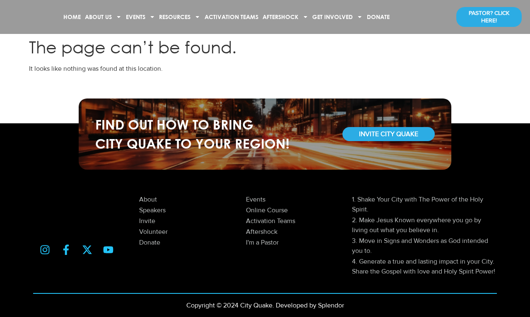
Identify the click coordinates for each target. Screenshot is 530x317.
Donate (378, 16)
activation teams (231, 16)
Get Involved (332, 16)
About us (98, 16)
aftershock (281, 16)
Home (72, 16)
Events (135, 16)
